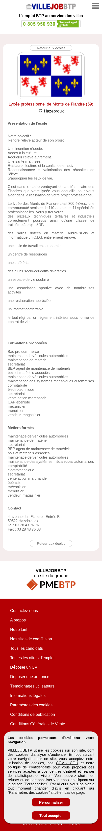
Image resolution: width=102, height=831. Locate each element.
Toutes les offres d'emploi (32, 658)
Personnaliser (51, 802)
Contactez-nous (24, 611)
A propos (18, 620)
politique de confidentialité (29, 767)
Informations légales (28, 695)
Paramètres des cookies (31, 705)
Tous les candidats (26, 648)
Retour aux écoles (51, 48)
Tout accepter (51, 815)
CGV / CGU (67, 763)
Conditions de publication (32, 714)
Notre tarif (18, 629)
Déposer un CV (23, 667)
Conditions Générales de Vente (37, 724)
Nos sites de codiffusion (31, 639)
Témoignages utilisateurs (32, 686)
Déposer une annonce (29, 677)
